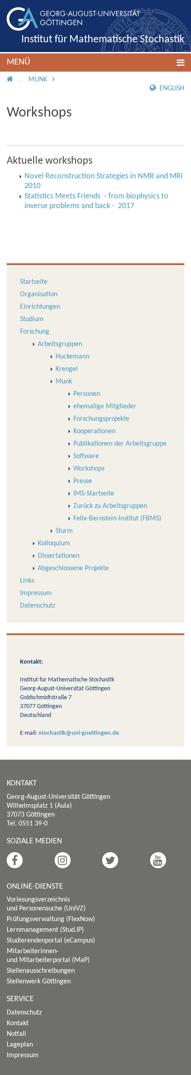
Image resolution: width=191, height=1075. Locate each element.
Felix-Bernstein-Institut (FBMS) (117, 518)
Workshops (88, 468)
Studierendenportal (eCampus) (51, 940)
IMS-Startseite (93, 493)
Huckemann (72, 356)
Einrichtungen (40, 306)
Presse (82, 481)
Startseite (34, 282)
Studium (32, 319)
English (171, 88)
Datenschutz (37, 605)
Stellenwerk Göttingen (39, 981)
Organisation (38, 294)
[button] (95, 62)
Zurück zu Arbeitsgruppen (110, 506)
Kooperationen (94, 431)
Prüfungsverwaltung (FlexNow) (51, 919)
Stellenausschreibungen (41, 970)
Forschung (34, 331)
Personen (86, 394)
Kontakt (17, 1023)
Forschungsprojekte (101, 419)
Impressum (36, 593)
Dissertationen (59, 556)
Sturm (64, 531)
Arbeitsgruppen (60, 344)
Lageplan (20, 1044)
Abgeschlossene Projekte (73, 568)
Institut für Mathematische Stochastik (102, 39)
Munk (37, 79)
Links (27, 580)
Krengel (67, 369)
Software (86, 456)
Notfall (16, 1034)
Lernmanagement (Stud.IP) (45, 930)
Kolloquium (54, 543)
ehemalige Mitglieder (104, 406)
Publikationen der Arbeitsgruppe (120, 443)
